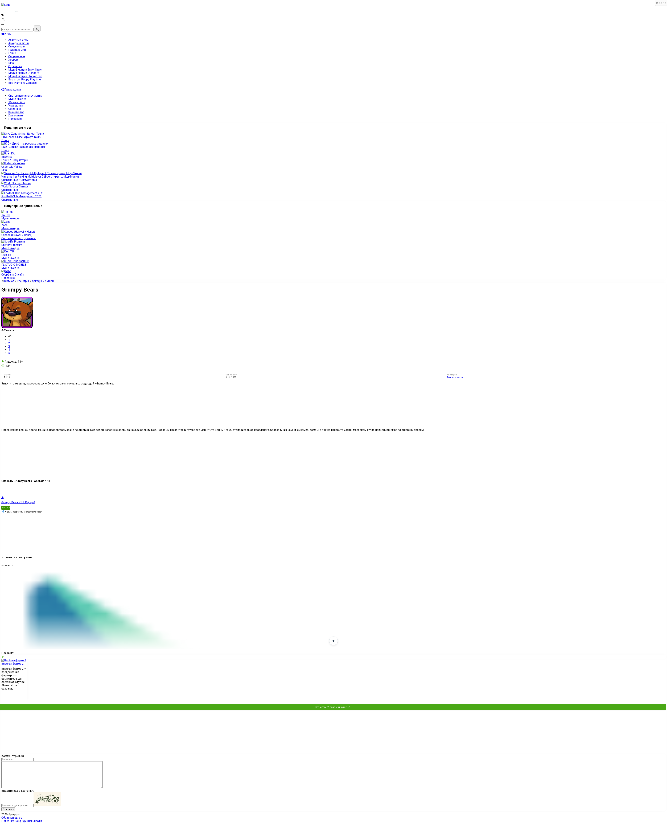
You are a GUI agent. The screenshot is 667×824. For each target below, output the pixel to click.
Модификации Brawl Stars (25, 69)
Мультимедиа (17, 99)
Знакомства (16, 112)
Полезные (15, 118)
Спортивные (16, 56)
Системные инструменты (25, 95)
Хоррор (13, 59)
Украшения (15, 105)
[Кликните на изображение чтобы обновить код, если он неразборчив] (47, 805)
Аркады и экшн (18, 43)
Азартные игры (18, 40)
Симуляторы (16, 46)
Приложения (12, 89)
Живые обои (16, 102)
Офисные (14, 108)
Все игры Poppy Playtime (24, 79)
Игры (7, 33)
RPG (11, 63)
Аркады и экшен (455, 377)
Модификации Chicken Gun (25, 76)
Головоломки (17, 49)
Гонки (12, 53)
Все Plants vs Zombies (22, 82)
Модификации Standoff (23, 73)
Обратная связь (11, 817)
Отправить (8, 809)
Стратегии (15, 66)
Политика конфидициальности (21, 821)
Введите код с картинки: (17, 790)
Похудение (15, 115)
